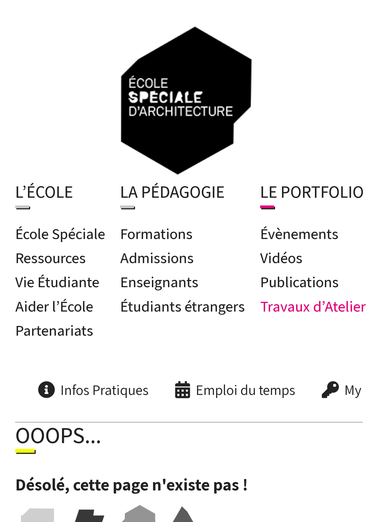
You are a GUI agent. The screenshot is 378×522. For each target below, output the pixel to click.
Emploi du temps (245, 388)
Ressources (50, 256)
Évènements (299, 231)
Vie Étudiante (57, 280)
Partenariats (54, 328)
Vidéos (281, 256)
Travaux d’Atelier (313, 304)
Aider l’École (54, 304)
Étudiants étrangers (182, 304)
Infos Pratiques (104, 388)
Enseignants (159, 280)
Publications (299, 280)
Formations (156, 231)
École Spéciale (60, 231)
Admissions (157, 256)
